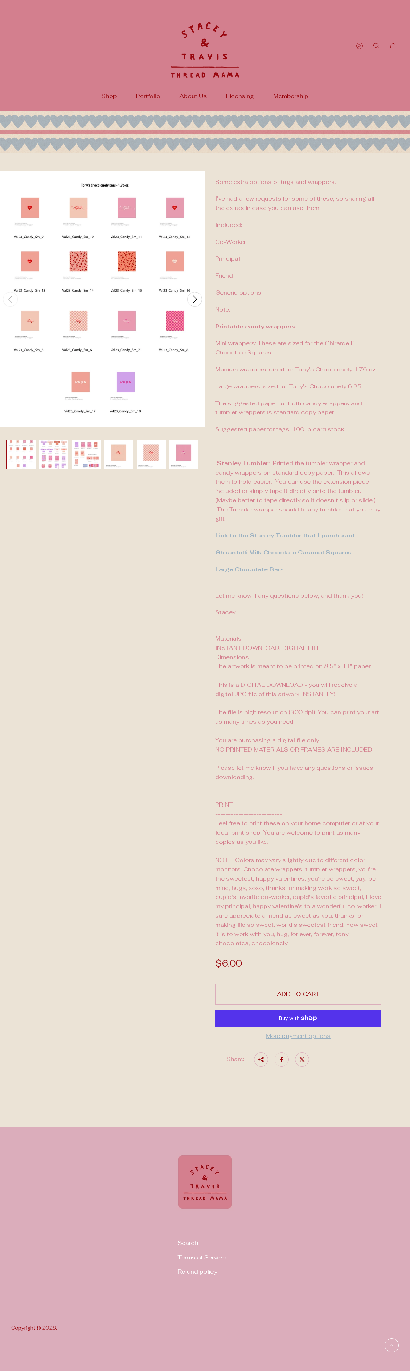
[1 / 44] (21, 454)
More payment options (298, 1036)
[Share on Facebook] (282, 1059)
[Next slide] (195, 299)
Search (188, 1243)
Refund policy (197, 1271)
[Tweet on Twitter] (302, 1059)
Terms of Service (202, 1257)
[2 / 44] (54, 454)
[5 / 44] (151, 454)
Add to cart (298, 994)
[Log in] (359, 46)
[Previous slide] (10, 299)
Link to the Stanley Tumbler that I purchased (285, 535)
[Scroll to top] (392, 1345)
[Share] (261, 1059)
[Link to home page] (205, 1186)
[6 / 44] (184, 454)
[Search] (376, 46)
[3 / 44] (86, 454)
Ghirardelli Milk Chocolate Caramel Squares (283, 552)
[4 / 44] (119, 454)
